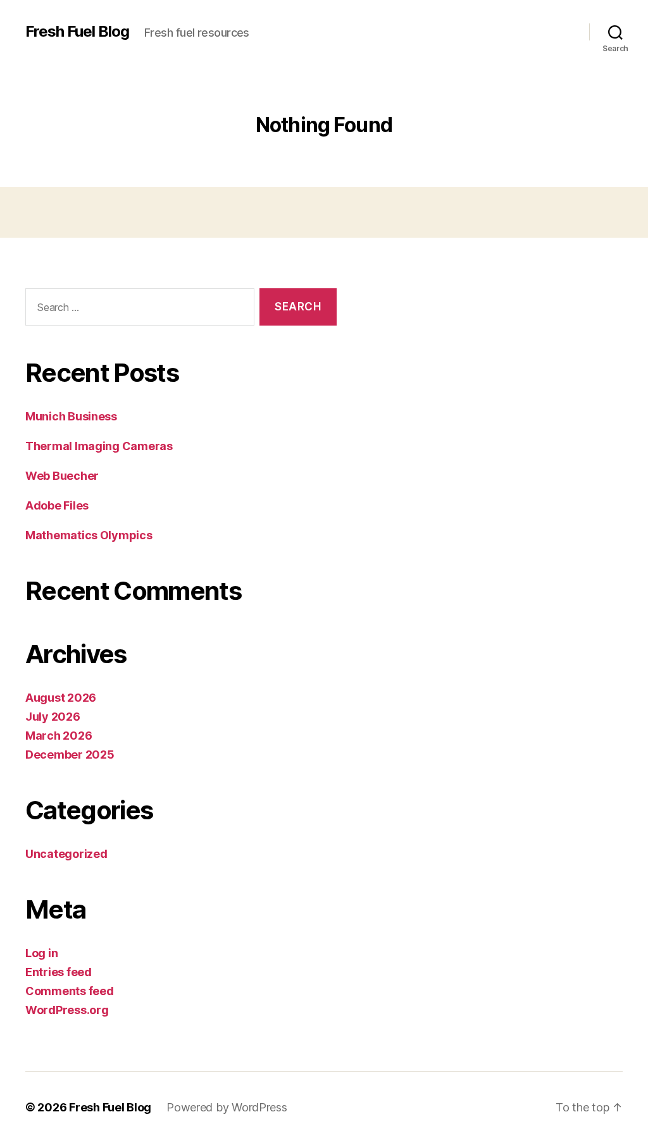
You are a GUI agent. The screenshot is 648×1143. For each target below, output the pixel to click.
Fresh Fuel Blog (77, 31)
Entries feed (58, 972)
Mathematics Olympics (89, 535)
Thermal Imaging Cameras (99, 446)
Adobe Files (57, 505)
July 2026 (52, 716)
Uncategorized (66, 853)
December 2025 (70, 754)
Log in (41, 953)
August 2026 (60, 697)
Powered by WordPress (226, 1107)
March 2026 (58, 735)
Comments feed (69, 991)
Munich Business (71, 416)
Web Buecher (62, 475)
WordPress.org (67, 1010)
